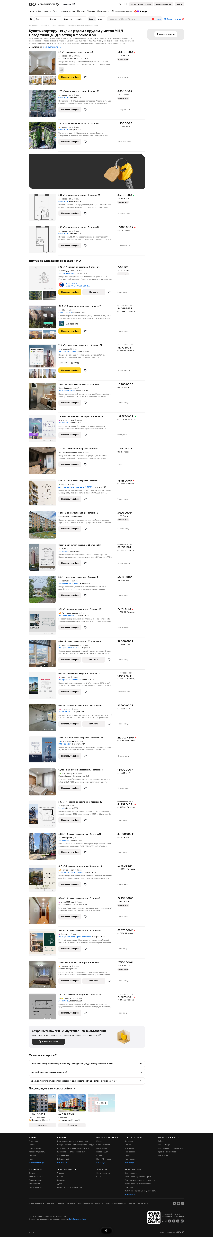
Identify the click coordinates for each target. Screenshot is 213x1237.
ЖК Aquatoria (63, 840)
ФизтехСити (63, 97)
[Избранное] (120, 4)
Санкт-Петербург (103, 1145)
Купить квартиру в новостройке (138, 1184)
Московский (130, 1152)
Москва (61, 58)
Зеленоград (129, 1148)
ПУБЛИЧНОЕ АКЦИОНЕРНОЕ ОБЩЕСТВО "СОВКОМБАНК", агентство (78, 285)
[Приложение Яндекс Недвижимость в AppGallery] (177, 1221)
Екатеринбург (102, 1152)
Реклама (50, 1203)
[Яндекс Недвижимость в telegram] (182, 1203)
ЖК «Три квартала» (66, 273)
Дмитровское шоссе (73, 58)
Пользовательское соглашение (90, 1203)
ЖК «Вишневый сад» (66, 391)
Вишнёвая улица (70, 388)
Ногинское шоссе (77, 452)
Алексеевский (63, 1155)
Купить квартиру (131, 1173)
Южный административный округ (71, 1152)
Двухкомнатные (35, 1180)
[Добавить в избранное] (85, 77)
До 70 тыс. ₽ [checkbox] (72, 175)
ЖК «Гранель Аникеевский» (69, 680)
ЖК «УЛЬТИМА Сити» (67, 351)
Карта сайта (143, 1203)
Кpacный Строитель (37, 1152)
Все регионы (163, 1155)
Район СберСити (65, 312)
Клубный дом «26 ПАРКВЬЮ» (70, 872)
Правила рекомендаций (115, 1203)
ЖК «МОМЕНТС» (65, 712)
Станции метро (164, 1145)
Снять (98, 1177)
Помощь (131, 1203)
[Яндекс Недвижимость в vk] (174, 1203)
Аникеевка (33, 1141)
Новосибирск (101, 1148)
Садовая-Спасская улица (75, 776)
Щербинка (129, 1141)
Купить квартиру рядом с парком (138, 1177)
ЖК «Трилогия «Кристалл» (68, 648)
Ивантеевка (129, 1159)
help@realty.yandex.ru (77, 1219)
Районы (161, 1141)
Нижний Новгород (103, 1159)
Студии (32, 1173)
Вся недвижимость (36, 1203)
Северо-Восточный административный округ (75, 1145)
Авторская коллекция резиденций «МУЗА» (75, 487)
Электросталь (64, 452)
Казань (99, 1155)
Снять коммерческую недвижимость (140, 1180)
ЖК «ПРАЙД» (63, 1001)
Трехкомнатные (35, 1184)
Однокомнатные (35, 1187)
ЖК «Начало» (63, 423)
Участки (60, 1173)
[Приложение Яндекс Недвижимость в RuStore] (182, 1221)
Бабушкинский (63, 1159)
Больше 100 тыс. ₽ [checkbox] (42, 182)
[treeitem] (36, 11)
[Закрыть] (183, 19)
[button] (125, 4)
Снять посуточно (103, 1173)
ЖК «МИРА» (63, 551)
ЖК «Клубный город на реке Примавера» (74, 937)
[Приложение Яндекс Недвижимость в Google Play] (173, 1221)
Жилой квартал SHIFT (67, 615)
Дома (59, 1184)
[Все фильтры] (31, 18)
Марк (31, 1159)
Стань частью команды (66, 1203)
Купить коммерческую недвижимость (140, 1191)
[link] (179, 4)
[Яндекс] (180, 1232)
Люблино (32, 1155)
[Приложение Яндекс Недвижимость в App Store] (169, 1221)
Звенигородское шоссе (74, 904)
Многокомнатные (36, 1177)
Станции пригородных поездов (170, 1148)
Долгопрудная (35, 1148)
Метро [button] (158, 19)
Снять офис (129, 1187)
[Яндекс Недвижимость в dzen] (178, 1203)
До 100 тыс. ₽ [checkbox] (89, 175)
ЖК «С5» (61, 808)
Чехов (60, 388)
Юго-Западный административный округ (73, 1148)
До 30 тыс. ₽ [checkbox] (39, 175)
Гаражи (60, 1177)
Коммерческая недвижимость (69, 1187)
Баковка (32, 1145)
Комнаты (61, 1180)
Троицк (127, 1155)
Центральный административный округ (73, 1141)
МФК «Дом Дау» (65, 744)
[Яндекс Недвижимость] (44, 4)
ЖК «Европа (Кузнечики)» (68, 583)
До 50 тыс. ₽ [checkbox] (56, 175)
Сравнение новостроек (167, 1152)
